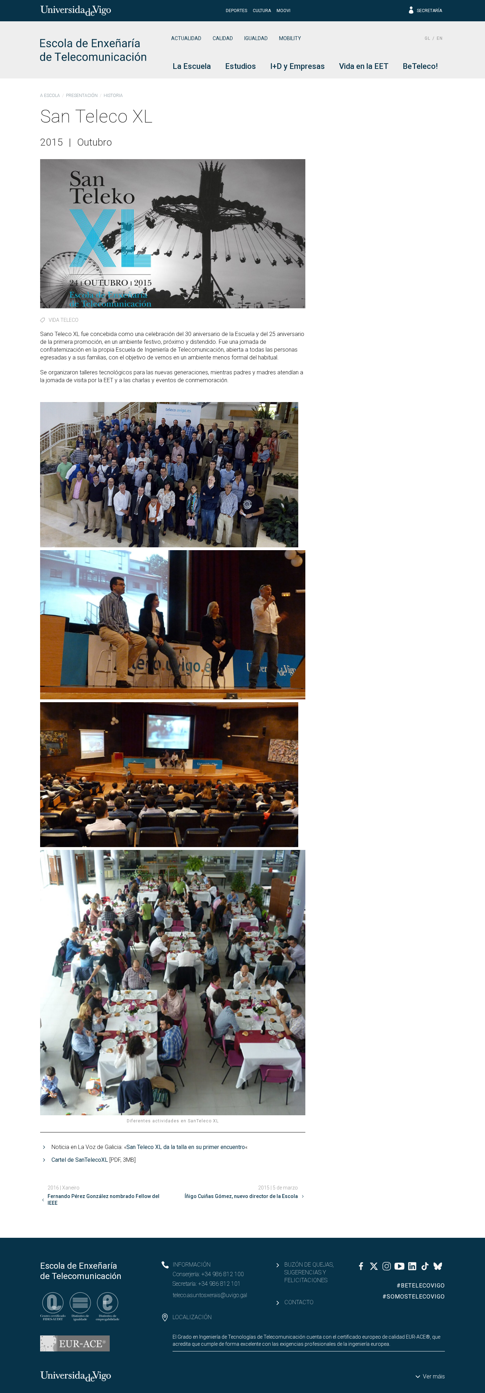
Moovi (283, 10)
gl (427, 38)
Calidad (223, 38)
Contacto (299, 1302)
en (440, 38)
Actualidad (186, 38)
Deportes (236, 10)
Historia (113, 95)
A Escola (50, 95)
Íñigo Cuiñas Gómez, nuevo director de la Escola (241, 1196)
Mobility (290, 38)
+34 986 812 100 (222, 1274)
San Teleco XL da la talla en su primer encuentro (185, 1147)
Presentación (82, 95)
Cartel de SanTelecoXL (79, 1159)
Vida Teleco (63, 320)
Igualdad (256, 38)
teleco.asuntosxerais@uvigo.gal (210, 1295)
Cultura (262, 10)
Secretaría (429, 10)
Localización (192, 1317)
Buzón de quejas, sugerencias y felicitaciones (309, 1272)
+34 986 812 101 (219, 1283)
